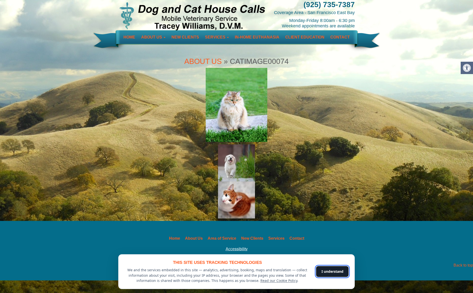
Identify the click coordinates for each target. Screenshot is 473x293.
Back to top (463, 265)
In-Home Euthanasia (257, 37)
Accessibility (237, 249)
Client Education (304, 37)
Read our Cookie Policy (278, 280)
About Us (152, 37)
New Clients (185, 37)
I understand (332, 271)
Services (215, 37)
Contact (340, 37)
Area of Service (222, 238)
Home (129, 37)
